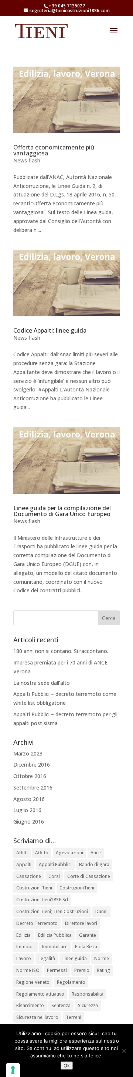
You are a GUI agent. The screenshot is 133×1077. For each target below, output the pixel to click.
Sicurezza (88, 1005)
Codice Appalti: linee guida (49, 330)
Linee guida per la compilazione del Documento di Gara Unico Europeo (62, 511)
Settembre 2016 (32, 787)
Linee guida (74, 958)
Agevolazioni (69, 852)
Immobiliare (55, 946)
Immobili (25, 946)
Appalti (23, 864)
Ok (67, 1065)
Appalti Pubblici (55, 864)
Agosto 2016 (29, 798)
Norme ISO (28, 970)
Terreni (73, 1017)
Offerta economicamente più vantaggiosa (53, 150)
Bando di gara (94, 864)
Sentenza (61, 1005)
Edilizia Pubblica (55, 935)
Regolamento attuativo (40, 994)
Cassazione (28, 876)
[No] (123, 1050)
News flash (26, 160)
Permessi (57, 970)
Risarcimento (30, 1005)
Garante (87, 935)
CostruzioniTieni (76, 888)
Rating (103, 970)
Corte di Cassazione (88, 876)
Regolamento (71, 982)
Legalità (46, 958)
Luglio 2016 (27, 810)
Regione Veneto (33, 982)
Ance (96, 852)
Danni (101, 911)
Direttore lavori (81, 923)
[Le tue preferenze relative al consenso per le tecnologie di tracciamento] (13, 1070)
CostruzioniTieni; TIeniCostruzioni (52, 911)
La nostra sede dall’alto (41, 682)
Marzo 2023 (27, 753)
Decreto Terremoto (37, 923)
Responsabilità (87, 994)
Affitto (41, 852)
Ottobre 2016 (29, 776)
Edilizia (23, 935)
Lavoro (23, 958)
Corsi (54, 876)
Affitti (22, 852)
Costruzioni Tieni (34, 888)
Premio (81, 970)
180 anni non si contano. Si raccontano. (60, 650)
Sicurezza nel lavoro (37, 1017)
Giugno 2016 (28, 821)
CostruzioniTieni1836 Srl (42, 899)
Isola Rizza (86, 946)
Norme (101, 958)
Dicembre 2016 (31, 764)
